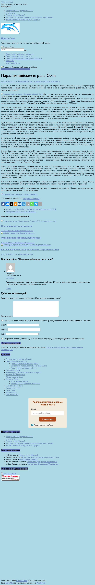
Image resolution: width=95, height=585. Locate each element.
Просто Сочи (8, 38)
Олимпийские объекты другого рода (20, 237)
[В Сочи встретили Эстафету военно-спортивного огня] (26, 245)
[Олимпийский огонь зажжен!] (28, 221)
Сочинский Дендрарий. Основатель (42, 462)
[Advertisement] (14, 525)
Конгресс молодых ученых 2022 (19, 11)
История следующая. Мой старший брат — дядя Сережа (29, 17)
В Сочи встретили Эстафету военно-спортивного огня (30, 249)
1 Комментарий (38, 81)
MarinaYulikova (25, 81)
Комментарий (7, 316)
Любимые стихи (13, 370)
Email (4, 329)
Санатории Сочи (13, 388)
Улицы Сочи (11, 392)
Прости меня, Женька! (15, 15)
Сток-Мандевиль (53, 81)
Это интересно (12, 395)
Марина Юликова (31, 199)
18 (33, 242)
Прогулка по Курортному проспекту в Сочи (40, 457)
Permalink (10, 278)
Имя (3, 325)
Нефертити (10, 13)
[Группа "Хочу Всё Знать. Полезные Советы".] (10, 480)
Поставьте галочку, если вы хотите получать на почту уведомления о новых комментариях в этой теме (47, 320)
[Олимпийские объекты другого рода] (17, 233)
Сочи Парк (10, 390)
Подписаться (48, 419)
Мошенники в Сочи (14, 377)
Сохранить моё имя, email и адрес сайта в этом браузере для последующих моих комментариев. (44, 339)
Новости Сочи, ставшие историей (15, 69)
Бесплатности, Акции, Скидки (19, 359)
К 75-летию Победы (19, 381)
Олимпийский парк (14, 386)
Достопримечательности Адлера (19, 54)
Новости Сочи (12, 379)
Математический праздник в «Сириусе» (23, 20)
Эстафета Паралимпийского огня (21, 211)
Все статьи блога (13, 63)
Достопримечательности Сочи (19, 56)
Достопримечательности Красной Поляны (24, 58)
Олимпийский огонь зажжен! (17, 226)
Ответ (8, 289)
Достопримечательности (16, 361)
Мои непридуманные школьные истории (23, 372)
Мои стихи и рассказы (15, 375)
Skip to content (7, 2)
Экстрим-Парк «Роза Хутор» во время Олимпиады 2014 (31, 209)
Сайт (3, 334)
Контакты (10, 61)
